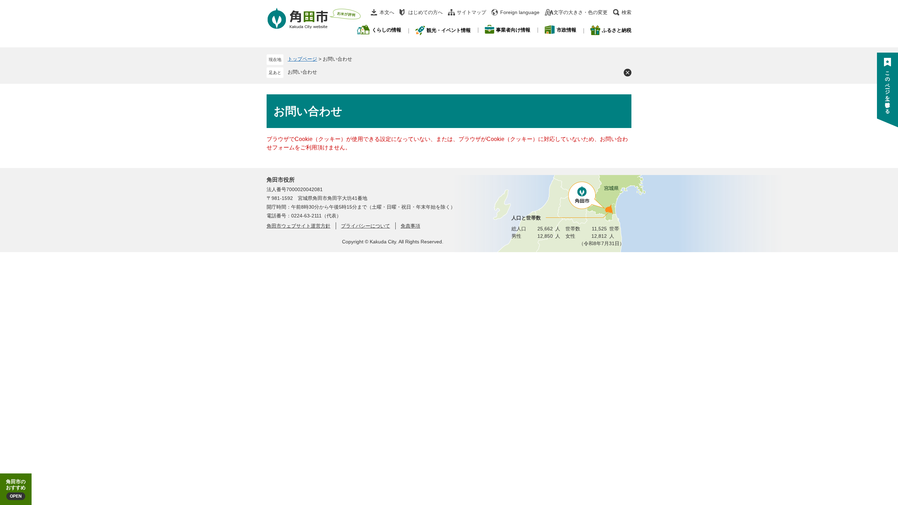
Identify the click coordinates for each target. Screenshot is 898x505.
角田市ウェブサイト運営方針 (298, 226)
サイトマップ (471, 12)
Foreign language (520, 12)
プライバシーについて (365, 226)
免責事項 (410, 226)
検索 (626, 12)
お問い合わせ (302, 72)
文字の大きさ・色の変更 (581, 12)
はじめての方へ (425, 12)
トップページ (302, 59)
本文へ (387, 12)
